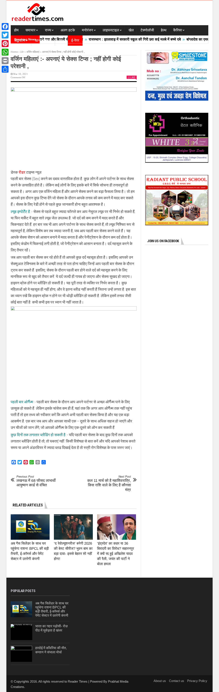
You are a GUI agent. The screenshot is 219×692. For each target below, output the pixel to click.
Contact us (176, 681)
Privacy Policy (197, 681)
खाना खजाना (43, 40)
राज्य (48, 30)
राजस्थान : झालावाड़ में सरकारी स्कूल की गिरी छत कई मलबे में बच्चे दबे (121, 39)
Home (14, 51)
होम (16, 30)
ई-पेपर (75, 40)
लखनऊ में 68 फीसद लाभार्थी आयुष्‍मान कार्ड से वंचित (36, 481)
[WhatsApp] (5, 52)
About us (160, 681)
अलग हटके (68, 30)
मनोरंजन (87, 30)
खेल (131, 30)
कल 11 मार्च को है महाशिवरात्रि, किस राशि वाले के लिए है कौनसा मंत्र (109, 483)
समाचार (30, 30)
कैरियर (177, 30)
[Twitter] (5, 35)
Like (132, 77)
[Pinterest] (5, 43)
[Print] (5, 60)
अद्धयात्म (19, 40)
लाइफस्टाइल (111, 30)
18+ (61, 40)
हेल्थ (163, 30)
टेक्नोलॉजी (147, 30)
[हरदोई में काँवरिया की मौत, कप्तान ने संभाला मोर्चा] (21, 654)
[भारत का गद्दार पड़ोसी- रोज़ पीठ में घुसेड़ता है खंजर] (21, 632)
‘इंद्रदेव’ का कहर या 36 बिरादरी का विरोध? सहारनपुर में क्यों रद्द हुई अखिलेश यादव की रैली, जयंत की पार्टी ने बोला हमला (115, 553)
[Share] (5, 69)
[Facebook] (5, 26)
